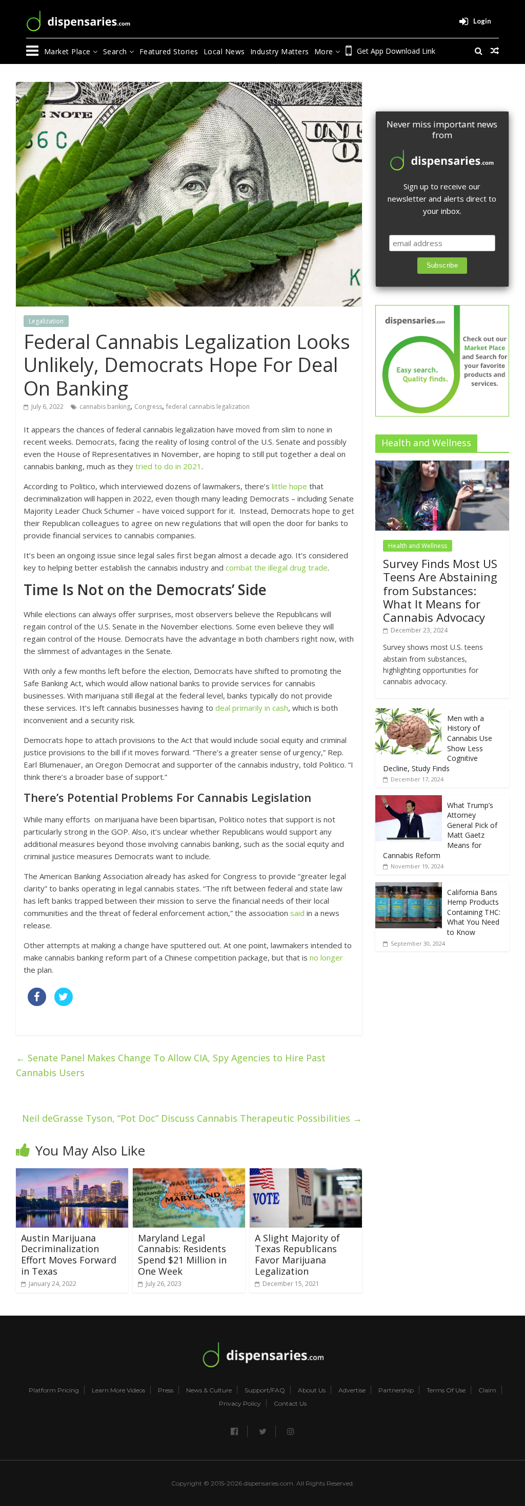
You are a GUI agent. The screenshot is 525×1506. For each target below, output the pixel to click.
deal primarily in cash (251, 708)
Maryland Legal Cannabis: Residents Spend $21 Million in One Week (182, 1254)
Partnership (396, 1390)
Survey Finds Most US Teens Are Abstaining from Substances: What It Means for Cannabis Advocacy (440, 590)
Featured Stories (168, 51)
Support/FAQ (265, 1390)
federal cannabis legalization (208, 406)
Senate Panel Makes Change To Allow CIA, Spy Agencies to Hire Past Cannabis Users (171, 1065)
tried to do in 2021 (168, 466)
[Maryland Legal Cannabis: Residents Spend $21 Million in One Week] (189, 1174)
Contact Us (290, 1403)
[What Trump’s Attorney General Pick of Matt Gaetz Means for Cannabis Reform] (408, 800)
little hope (288, 486)
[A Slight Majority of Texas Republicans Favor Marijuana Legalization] (306, 1174)
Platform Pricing (54, 1390)
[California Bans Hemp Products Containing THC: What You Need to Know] (408, 887)
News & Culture (209, 1390)
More (325, 51)
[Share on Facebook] (37, 1003)
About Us (312, 1390)
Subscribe (442, 265)
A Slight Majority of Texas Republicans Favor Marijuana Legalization (297, 1254)
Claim (487, 1390)
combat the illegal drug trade (277, 567)
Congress (148, 406)
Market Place (68, 51)
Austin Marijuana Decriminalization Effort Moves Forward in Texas (68, 1254)
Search (116, 51)
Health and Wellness (417, 545)
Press (165, 1390)
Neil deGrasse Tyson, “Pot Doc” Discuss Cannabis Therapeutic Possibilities (192, 1118)
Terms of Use (446, 1390)
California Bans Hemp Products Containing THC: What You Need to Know (473, 912)
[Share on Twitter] (63, 1003)
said (297, 913)
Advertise (352, 1390)
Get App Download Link (396, 51)
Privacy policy (240, 1403)
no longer (326, 957)
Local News (224, 51)
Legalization (46, 321)
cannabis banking (104, 406)
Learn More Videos (118, 1390)
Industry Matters (279, 51)
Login (482, 21)
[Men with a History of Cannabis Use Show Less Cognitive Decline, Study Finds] (408, 713)
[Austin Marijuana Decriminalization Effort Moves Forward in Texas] (72, 1174)
